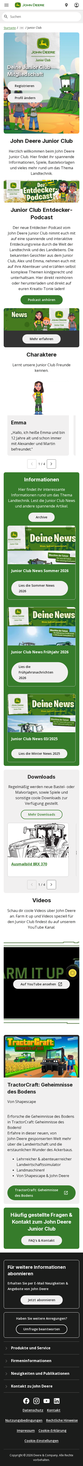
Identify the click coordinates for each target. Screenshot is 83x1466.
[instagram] (36, 1401)
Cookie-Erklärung (52, 1430)
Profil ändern (25, 98)
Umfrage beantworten (41, 1329)
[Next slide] (51, 464)
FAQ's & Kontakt (42, 1240)
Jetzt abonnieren (41, 1300)
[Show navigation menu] (6, 5)
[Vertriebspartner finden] (66, 5)
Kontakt (53, 1410)
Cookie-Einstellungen (41, 1440)
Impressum (26, 1430)
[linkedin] (56, 1401)
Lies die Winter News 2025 (39, 753)
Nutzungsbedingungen (23, 1420)
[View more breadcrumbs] (21, 28)
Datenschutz (33, 1410)
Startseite (10, 28)
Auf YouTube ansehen (38, 984)
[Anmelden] (76, 5)
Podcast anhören (41, 300)
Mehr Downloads (41, 814)
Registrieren (24, 86)
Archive (41, 517)
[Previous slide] (31, 464)
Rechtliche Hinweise (62, 1420)
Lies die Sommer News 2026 (36, 588)
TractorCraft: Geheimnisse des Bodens (36, 1193)
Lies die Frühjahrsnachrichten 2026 (36, 672)
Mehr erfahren (41, 339)
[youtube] (46, 1401)
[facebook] (26, 1401)
